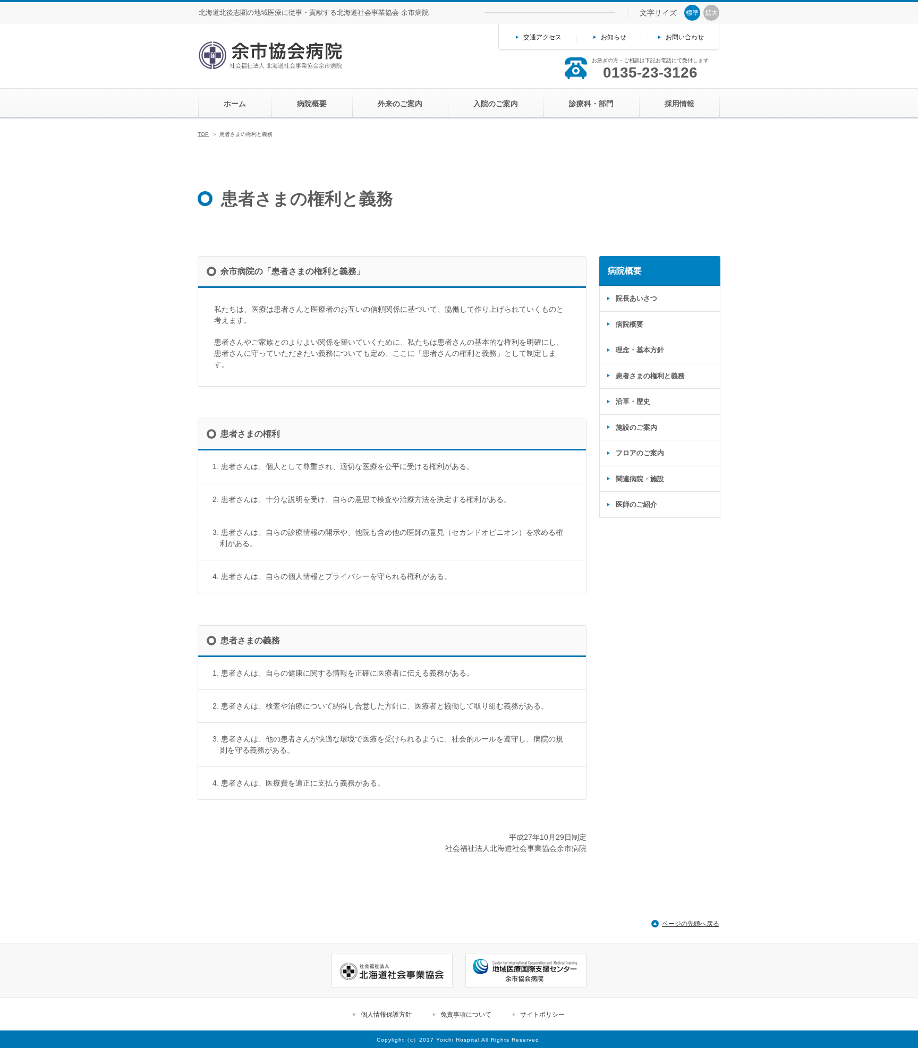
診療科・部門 (591, 103)
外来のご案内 (400, 103)
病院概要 (312, 103)
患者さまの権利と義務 (650, 376)
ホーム (235, 103)
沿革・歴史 (633, 401)
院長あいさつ (636, 298)
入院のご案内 (495, 103)
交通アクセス (542, 37)
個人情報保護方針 (386, 1014)
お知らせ (613, 37)
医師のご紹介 (636, 504)
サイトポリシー (542, 1014)
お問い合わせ (685, 37)
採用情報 (679, 103)
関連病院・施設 (640, 479)
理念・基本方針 (640, 350)
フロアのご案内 (640, 453)
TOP (203, 134)
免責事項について (465, 1014)
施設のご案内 (636, 427)
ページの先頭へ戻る (690, 923)
